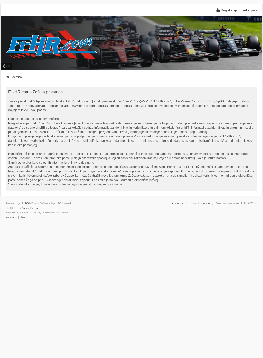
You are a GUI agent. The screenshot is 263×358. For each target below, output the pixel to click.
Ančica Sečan (30, 207)
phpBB (25, 203)
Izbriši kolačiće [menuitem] (199, 203)
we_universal (20, 212)
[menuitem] (11, 217)
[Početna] (131, 43)
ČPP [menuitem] (6, 66)
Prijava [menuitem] (252, 10)
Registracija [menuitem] (229, 10)
